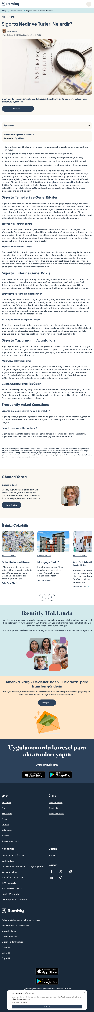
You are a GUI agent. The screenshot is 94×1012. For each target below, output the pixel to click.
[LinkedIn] (51, 877)
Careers (5, 824)
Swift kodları (8, 861)
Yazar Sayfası (11, 505)
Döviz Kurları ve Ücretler (13, 855)
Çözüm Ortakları (9, 872)
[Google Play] (60, 774)
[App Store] (33, 774)
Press (4, 819)
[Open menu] (88, 4)
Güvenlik (6, 947)
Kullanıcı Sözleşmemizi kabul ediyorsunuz (21, 920)
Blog (4, 808)
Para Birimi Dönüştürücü (13, 888)
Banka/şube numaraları (13, 877)
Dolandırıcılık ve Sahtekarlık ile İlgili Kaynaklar (23, 866)
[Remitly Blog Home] (10, 4)
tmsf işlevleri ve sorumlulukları (61, 182)
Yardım (52, 855)
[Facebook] (51, 871)
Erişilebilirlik (7, 958)
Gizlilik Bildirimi (9, 931)
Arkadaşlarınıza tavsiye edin (15, 899)
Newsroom (7, 813)
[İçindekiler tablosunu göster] (88, 125)
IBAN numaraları (9, 883)
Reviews (5, 835)
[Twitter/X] (60, 871)
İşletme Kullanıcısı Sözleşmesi (15, 925)
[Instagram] (70, 871)
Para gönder (47, 703)
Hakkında (6, 802)
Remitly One (54, 808)
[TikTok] (60, 877)
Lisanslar (6, 952)
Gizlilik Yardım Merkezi (12, 941)
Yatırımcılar (7, 830)
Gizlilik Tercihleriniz (10, 841)
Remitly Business (56, 813)
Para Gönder (18, 109)
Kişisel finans (19, 138)
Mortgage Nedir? (48, 562)
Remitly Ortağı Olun (11, 894)
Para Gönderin (55, 802)
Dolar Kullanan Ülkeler (16, 562)
